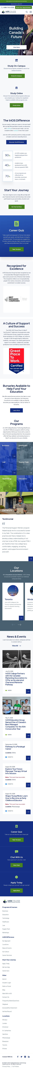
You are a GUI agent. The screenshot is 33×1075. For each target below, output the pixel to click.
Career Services (7, 955)
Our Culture (5, 951)
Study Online (16, 105)
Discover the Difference (16, 142)
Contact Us (5, 997)
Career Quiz (5, 971)
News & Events (7, 948)
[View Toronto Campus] (21, 618)
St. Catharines (6, 1030)
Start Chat (16, 865)
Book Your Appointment (23, 7)
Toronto (4, 1045)
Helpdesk (5, 1004)
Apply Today (5, 963)
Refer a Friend (6, 986)
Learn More (16, 410)
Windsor (4, 1020)
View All (15, 646)
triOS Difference (8, 937)
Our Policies (15, 1066)
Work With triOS (7, 993)
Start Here (16, 47)
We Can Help (6, 967)
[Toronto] (12, 590)
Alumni (4, 979)
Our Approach (6, 941)
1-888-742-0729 (8, 7)
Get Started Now (16, 207)
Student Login (6, 982)
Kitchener (5, 1027)
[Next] (19, 625)
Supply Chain (6, 929)
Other (4, 975)
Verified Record (7, 1011)
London (4, 1023)
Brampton (5, 1041)
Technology (5, 918)
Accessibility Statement (9, 1008)
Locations (5, 944)
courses (16, 130)
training (9, 128)
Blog (3, 990)
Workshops (5, 932)
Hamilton (5, 1034)
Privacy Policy (6, 1066)
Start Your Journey (9, 960)
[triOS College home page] (8, 12)
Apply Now (16, 890)
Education (5, 914)
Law (3, 925)
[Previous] (13, 625)
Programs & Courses (9, 907)
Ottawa (4, 1048)
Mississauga (6, 1038)
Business (5, 911)
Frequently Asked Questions (10, 1000)
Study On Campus (16, 76)
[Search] (22, 12)
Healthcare (5, 922)
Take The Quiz (16, 249)
